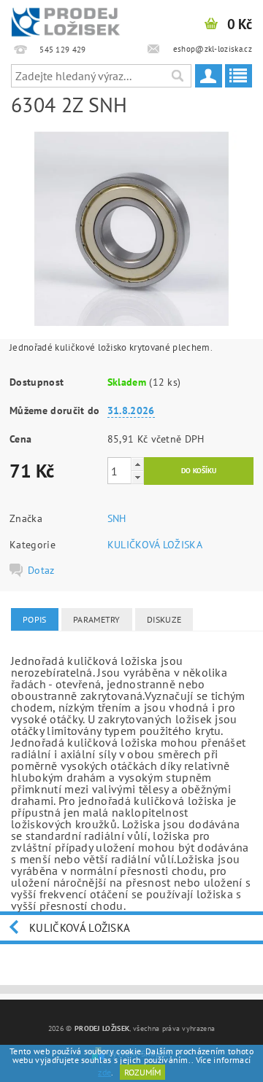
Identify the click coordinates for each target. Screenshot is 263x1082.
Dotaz (41, 570)
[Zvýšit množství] (137, 464)
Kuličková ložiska (79, 928)
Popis (35, 619)
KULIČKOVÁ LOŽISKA (154, 544)
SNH (116, 518)
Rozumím (142, 1072)
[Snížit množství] (137, 477)
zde (104, 1072)
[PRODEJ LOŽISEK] (66, 19)
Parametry (97, 619)
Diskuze (164, 619)
